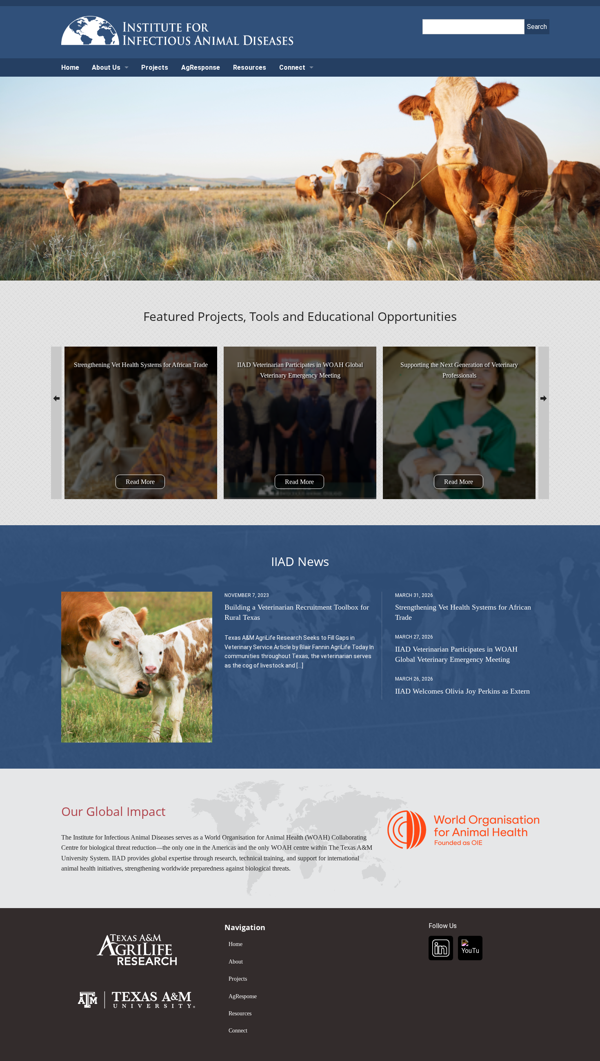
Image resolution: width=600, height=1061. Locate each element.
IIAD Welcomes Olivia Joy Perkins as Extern (462, 691)
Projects (154, 67)
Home (70, 67)
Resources (249, 67)
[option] (140, 423)
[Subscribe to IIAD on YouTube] (470, 948)
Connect (292, 67)
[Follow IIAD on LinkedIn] (441, 948)
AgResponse (200, 67)
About (236, 962)
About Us (106, 67)
